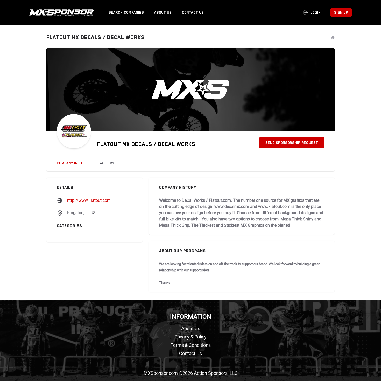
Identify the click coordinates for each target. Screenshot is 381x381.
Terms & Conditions (191, 345)
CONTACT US (193, 12)
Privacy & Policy (190, 337)
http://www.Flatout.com (89, 200)
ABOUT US (163, 12)
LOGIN (315, 12)
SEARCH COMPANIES (126, 12)
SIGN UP (341, 12)
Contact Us (190, 353)
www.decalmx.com (231, 206)
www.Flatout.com (274, 206)
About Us (190, 328)
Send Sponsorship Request (291, 143)
